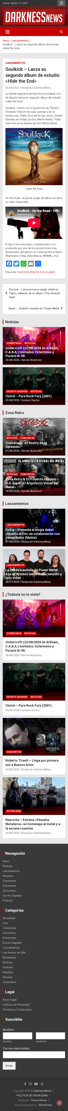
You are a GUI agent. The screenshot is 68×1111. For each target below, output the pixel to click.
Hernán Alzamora (31, 359)
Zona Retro (14, 413)
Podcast (8, 900)
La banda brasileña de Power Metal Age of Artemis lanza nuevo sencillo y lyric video (33, 574)
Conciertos (14, 752)
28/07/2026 (12, 581)
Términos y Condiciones (17, 1009)
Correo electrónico (17, 1048)
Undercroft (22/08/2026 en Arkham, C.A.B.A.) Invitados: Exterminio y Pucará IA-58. (32, 352)
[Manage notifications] (59, 1103)
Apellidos (41, 1041)
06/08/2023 (12, 87)
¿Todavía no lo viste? (22, 594)
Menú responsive (61, 3)
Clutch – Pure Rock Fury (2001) (28, 396)
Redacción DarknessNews (36, 87)
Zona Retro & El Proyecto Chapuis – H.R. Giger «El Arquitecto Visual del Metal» (32, 483)
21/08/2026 (12, 450)
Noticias (12, 322)
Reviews (8, 977)
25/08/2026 (12, 400)
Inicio (6, 861)
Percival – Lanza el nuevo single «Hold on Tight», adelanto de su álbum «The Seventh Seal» (34, 293)
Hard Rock (23, 272)
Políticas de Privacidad (16, 1004)
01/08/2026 (12, 541)
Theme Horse (38, 1100)
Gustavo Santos (30, 400)
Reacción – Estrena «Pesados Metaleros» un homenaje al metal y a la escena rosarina (32, 824)
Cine (5, 923)
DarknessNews (42, 1090)
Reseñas (8, 876)
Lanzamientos (15, 63)
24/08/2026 (12, 769)
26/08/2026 (12, 359)
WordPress (45, 1105)
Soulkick (50, 272)
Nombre (9, 1029)
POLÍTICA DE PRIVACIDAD (32, 1095)
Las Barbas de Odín (14, 952)
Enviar (9, 1065)
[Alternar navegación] (7, 32)
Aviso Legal (10, 999)
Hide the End (37, 272)
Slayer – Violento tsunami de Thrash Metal (33, 308)
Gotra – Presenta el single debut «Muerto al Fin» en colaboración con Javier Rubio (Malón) (32, 533)
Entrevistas (9, 885)
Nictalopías (9, 957)
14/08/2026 (12, 491)
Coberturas (14, 343)
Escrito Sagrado (17, 391)
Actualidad (14, 811)
